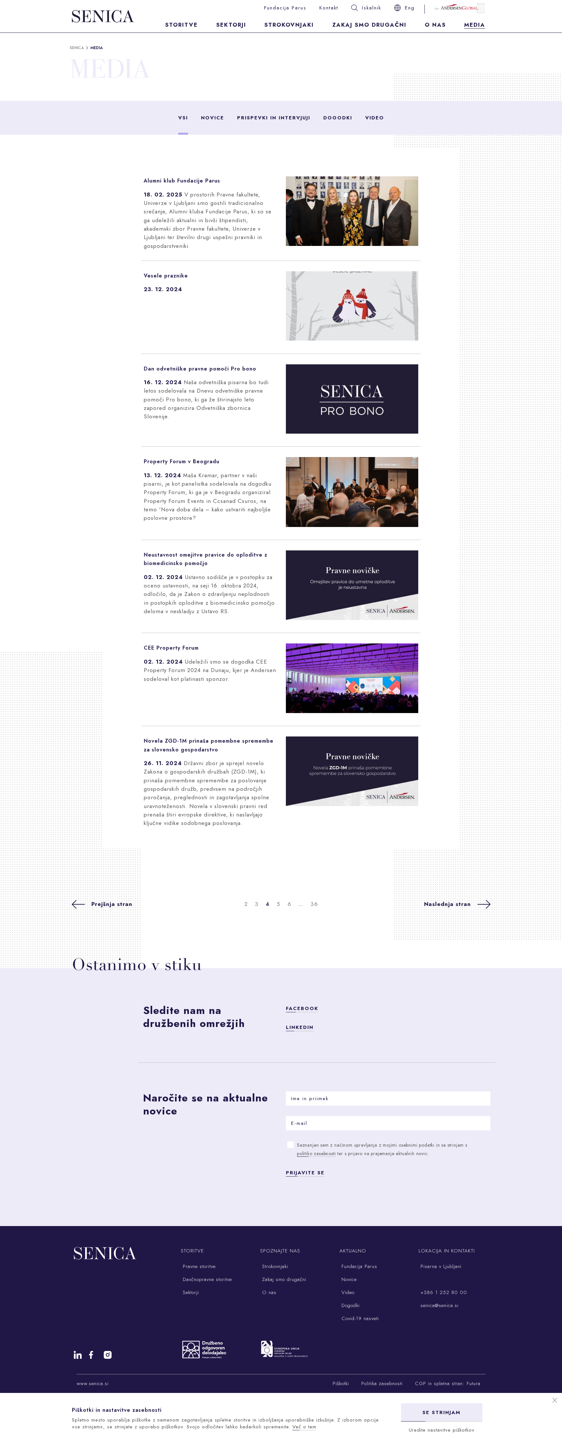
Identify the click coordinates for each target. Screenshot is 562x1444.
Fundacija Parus (285, 7)
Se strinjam (441, 1412)
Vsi (183, 117)
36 (314, 904)
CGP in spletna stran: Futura (447, 1383)
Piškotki (341, 1383)
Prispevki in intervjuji (273, 117)
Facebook (302, 1008)
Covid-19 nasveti (359, 1318)
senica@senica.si (439, 1305)
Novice (212, 117)
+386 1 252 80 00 (443, 1292)
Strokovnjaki (289, 25)
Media (474, 25)
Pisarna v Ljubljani (440, 1266)
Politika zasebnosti (382, 1383)
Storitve (181, 25)
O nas (435, 25)
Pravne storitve (198, 1266)
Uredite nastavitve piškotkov (442, 1430)
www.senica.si (93, 1383)
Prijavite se (305, 1172)
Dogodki (337, 117)
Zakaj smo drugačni (369, 25)
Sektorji (231, 25)
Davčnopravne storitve (206, 1279)
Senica (77, 48)
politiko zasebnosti (316, 1153)
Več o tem (304, 1426)
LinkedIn (300, 1027)
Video (374, 117)
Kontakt (328, 7)
